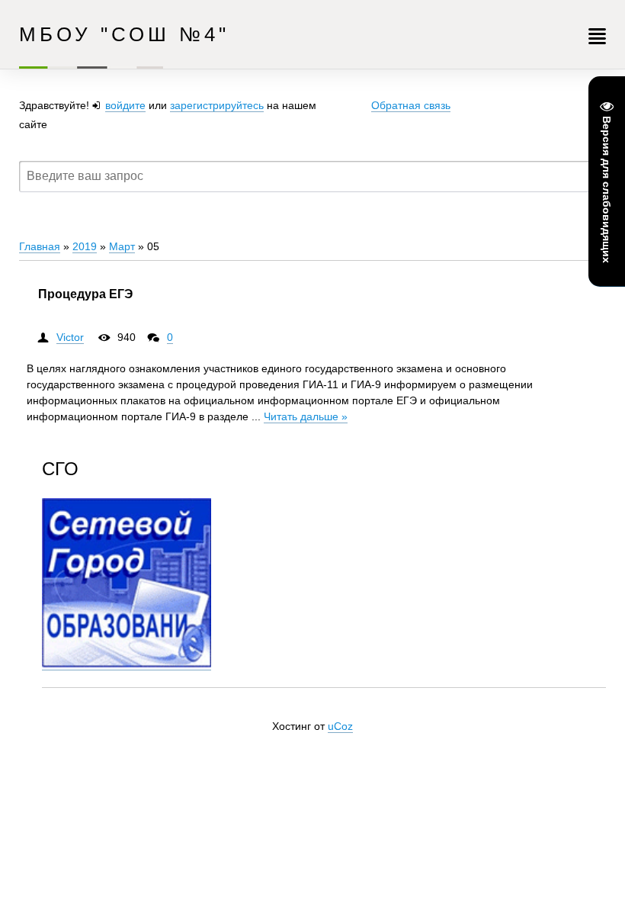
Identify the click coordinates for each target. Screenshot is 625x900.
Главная (39, 246)
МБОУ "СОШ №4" (124, 34)
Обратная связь (410, 105)
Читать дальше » (306, 416)
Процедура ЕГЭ (85, 294)
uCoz (340, 726)
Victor (70, 337)
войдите (125, 105)
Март (122, 246)
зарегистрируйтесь (217, 105)
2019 (84, 246)
